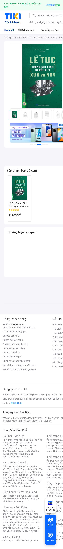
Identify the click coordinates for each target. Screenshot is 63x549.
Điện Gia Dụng (11, 536)
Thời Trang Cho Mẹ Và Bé (15, 439)
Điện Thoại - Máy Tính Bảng (20, 491)
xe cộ (50, 22)
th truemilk (38, 418)
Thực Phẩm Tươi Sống (16, 462)
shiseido (7, 420)
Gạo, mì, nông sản (19, 474)
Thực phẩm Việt (29, 469)
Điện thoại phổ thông (18, 498)
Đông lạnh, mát (23, 472)
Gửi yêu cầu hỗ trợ (12, 335)
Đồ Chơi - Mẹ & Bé (13, 435)
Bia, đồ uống (14, 477)
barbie (48, 418)
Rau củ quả (13, 469)
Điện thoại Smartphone (14, 495)
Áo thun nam (53, 460)
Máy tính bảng (16, 501)
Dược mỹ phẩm (30, 530)
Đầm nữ (58, 439)
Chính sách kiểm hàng (14, 348)
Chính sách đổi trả (11, 352)
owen (56, 418)
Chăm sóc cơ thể (17, 516)
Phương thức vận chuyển (15, 344)
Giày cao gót (53, 487)
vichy (34, 420)
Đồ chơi (34, 439)
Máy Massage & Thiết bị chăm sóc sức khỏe (23, 518)
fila (40, 420)
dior (14, 418)
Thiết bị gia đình (30, 540)
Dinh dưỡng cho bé (18, 448)
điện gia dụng (37, 22)
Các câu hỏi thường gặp (14, 331)
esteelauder (24, 418)
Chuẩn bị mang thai (18, 456)
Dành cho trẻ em (17, 480)
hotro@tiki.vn (28, 365)
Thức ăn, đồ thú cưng (18, 483)
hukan (27, 420)
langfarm (17, 420)
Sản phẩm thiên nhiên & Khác (20, 521)
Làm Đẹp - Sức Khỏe (15, 507)
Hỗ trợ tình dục (28, 528)
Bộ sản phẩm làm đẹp (21, 529)
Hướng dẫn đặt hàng (13, 340)
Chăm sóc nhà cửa (21, 486)
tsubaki (48, 420)
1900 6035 (16, 403)
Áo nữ (49, 439)
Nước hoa (14, 528)
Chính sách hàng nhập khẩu (16, 361)
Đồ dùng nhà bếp (11, 540)
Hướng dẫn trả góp (12, 356)
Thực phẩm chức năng (19, 514)
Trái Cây (7, 466)
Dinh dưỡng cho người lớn (21, 451)
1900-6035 (17, 324)
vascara (7, 418)
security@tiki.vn (27, 369)
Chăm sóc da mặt (11, 511)
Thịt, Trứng (18, 466)
